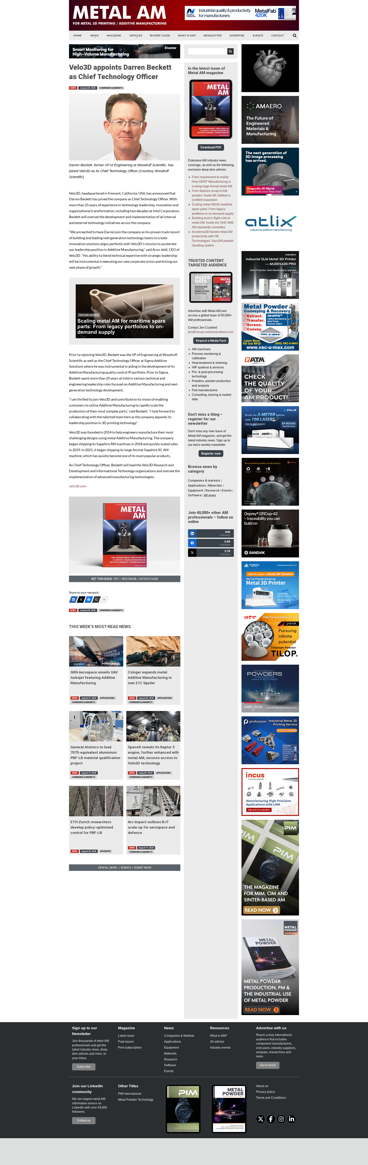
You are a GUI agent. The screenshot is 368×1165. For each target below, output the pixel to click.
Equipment (195, 490)
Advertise (237, 35)
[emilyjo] (88, 599)
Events (258, 35)
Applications (107, 698)
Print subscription (130, 1047)
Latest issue (126, 1035)
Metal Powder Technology (135, 1099)
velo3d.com (77, 486)
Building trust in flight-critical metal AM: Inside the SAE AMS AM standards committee (213, 222)
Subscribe (84, 1066)
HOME (77, 35)
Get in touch (268, 1065)
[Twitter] (81, 599)
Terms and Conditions (271, 1097)
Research (105, 851)
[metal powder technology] (230, 1110)
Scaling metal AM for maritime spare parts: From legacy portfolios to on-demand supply (213, 209)
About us (262, 1086)
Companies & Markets (111, 88)
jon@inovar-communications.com (210, 332)
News (94, 35)
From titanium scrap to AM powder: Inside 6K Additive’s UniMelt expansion (211, 195)
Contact (277, 35)
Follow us (83, 1120)
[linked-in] (291, 1119)
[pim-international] (184, 1110)
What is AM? (187, 35)
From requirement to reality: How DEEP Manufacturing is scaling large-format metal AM (212, 181)
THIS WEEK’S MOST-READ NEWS (100, 626)
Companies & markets (204, 480)
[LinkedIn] (73, 599)
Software (195, 495)
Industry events (220, 1047)
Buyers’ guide (160, 35)
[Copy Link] (96, 599)
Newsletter (213, 35)
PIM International (129, 1093)
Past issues (126, 1041)
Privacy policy (265, 1091)
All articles (217, 1041)
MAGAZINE (114, 35)
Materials (215, 485)
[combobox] (211, 51)
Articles (136, 35)
